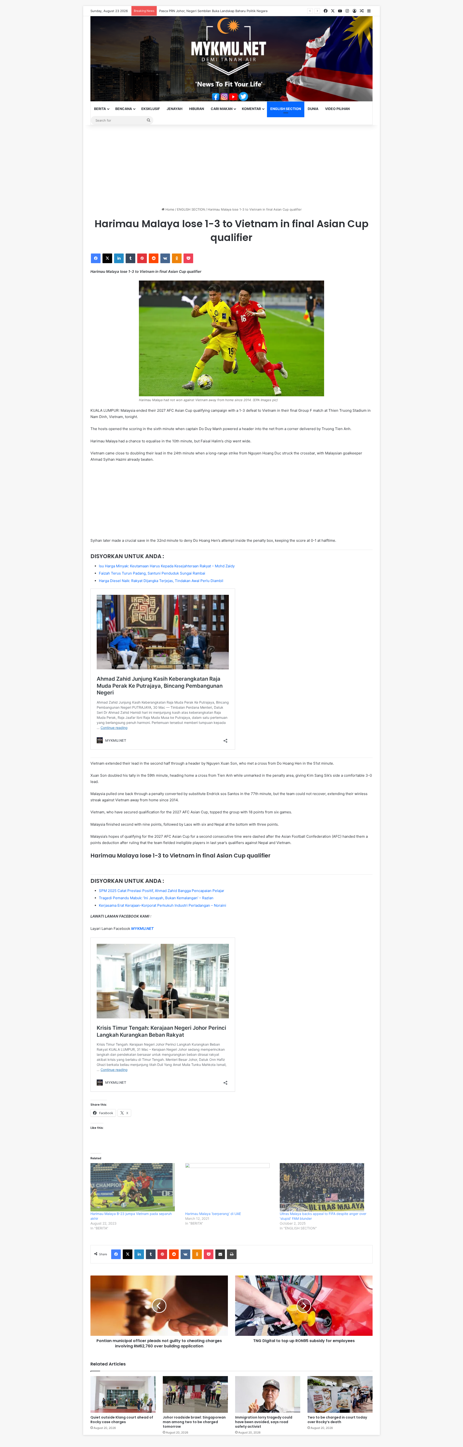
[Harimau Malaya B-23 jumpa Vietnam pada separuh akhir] (135, 1187)
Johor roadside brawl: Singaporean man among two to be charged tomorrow (194, 1422)
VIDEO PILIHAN (337, 109)
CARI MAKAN (221, 109)
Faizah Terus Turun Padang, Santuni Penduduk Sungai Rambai (152, 573)
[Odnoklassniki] (177, 258)
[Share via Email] (220, 1254)
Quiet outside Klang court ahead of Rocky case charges (201, 11)
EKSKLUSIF (150, 109)
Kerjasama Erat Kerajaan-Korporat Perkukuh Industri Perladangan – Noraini (162, 905)
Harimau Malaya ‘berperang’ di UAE (213, 1214)
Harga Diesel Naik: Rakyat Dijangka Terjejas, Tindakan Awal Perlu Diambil (161, 580)
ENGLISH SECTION (285, 109)
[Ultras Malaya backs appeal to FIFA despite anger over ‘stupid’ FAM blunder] (325, 1187)
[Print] (232, 1254)
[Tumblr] (130, 258)
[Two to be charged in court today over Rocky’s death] (340, 1394)
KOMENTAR (251, 109)
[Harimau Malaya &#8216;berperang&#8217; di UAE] (230, 1187)
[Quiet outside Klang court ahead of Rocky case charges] (123, 1394)
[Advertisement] (231, 166)
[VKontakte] (165, 258)
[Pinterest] (142, 258)
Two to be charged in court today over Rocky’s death (337, 1419)
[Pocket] (188, 258)
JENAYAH (174, 109)
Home (169, 209)
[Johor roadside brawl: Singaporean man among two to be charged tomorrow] (195, 1394)
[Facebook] (96, 258)
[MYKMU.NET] (231, 58)
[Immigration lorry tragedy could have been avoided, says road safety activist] (267, 1394)
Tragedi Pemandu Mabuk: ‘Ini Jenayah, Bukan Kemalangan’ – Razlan (156, 898)
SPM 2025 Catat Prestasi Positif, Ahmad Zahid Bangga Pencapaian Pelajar (161, 890)
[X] (107, 258)
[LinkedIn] (119, 258)
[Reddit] (153, 258)
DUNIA (313, 109)
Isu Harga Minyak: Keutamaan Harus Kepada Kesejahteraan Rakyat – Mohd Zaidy (167, 566)
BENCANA (123, 109)
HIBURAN (196, 109)
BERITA (100, 109)
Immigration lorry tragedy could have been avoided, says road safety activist (263, 1422)
